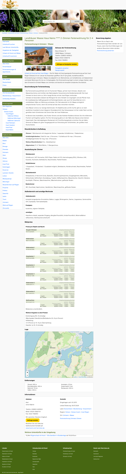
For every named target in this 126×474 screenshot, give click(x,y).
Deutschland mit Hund (7, 451)
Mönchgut (6, 182)
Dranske (5, 149)
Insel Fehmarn (10, 123)
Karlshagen (6, 167)
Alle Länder (6, 79)
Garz (4, 155)
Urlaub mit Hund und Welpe (12, 53)
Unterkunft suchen (9, 44)
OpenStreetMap (83, 377)
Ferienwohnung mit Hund (69, 451)
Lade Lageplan (59, 355)
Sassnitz (5, 193)
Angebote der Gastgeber (11, 50)
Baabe (5, 140)
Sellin (4, 196)
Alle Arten (6, 64)
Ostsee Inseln (8, 111)
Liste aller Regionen (98, 456)
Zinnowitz (6, 208)
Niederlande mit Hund (7, 459)
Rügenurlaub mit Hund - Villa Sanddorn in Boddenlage (48, 435)
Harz (34, 466)
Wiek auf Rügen (8, 205)
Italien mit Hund (6, 456)
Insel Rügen (10, 114)
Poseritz (5, 187)
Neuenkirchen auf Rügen (11, 185)
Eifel (34, 469)
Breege (5, 146)
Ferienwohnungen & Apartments (9, 71)
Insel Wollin (9, 130)
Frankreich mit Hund (7, 461)
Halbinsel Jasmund (14, 120)
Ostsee (5, 109)
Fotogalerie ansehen (62, 68)
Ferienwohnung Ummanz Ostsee (70, 418)
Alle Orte (5, 137)
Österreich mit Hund (7, 453)
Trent (4, 199)
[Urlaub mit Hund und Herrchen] (10, 9)
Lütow (5, 176)
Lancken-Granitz (8, 173)
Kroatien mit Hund (6, 466)
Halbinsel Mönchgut (14, 118)
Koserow (5, 170)
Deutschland (7, 82)
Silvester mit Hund (67, 456)
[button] (59, 353)
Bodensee (35, 456)
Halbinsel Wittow (13, 116)
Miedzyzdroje (7, 179)
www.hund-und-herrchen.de (35, 428)
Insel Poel (9, 127)
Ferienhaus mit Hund (68, 453)
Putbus (5, 190)
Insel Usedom (10, 125)
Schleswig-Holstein (9, 99)
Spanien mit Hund (6, 464)
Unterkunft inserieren (10, 56)
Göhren (5, 161)
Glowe (5, 158)
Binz (4, 143)
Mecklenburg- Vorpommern (12, 96)
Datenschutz (96, 459)
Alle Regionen (7, 106)
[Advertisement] (110, 82)
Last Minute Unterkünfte (10, 47)
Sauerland (35, 464)
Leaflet (75, 377)
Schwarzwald (36, 461)
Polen (4, 85)
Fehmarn (5, 152)
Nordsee (35, 453)
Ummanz (5, 202)
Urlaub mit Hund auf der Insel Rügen (36, 73)
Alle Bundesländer (9, 93)
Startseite (6, 41)
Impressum (96, 453)
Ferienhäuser (7, 66)
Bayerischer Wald (37, 459)
